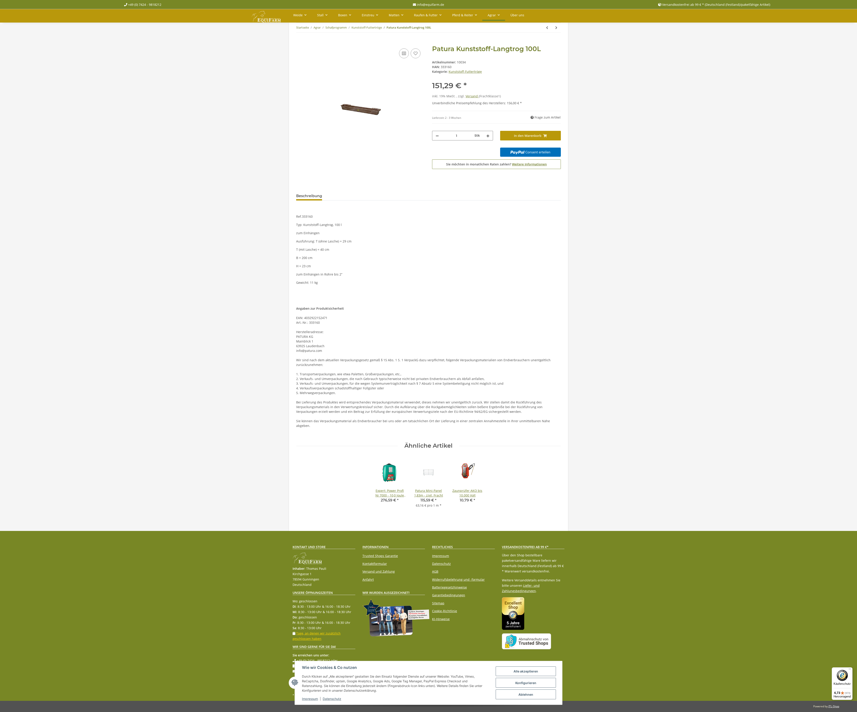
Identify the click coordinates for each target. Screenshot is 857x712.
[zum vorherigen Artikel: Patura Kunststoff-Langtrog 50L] (547, 27)
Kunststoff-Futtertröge (465, 71)
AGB (435, 571)
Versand (472, 96)
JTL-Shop (833, 706)
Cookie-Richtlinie (444, 611)
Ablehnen (525, 694)
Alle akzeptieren (526, 671)
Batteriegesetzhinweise (449, 587)
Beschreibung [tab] (309, 196)
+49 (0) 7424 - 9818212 (144, 4)
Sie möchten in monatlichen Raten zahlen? (496, 164)
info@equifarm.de (430, 4)
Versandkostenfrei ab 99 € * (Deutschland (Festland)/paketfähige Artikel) (716, 4)
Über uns (517, 15)
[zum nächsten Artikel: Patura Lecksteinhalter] (556, 27)
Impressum (440, 556)
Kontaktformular (374, 564)
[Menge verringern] (437, 135)
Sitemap (438, 603)
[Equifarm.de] (266, 16)
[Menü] (850, 670)
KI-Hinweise (441, 619)
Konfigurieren (525, 683)
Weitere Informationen (529, 164)
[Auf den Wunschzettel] (415, 53)
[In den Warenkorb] (299, 42)
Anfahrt (368, 579)
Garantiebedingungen (448, 595)
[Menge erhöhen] (488, 135)
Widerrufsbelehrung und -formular (458, 579)
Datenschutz (441, 564)
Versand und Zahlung (378, 571)
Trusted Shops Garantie (380, 556)
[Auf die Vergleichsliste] (404, 53)
